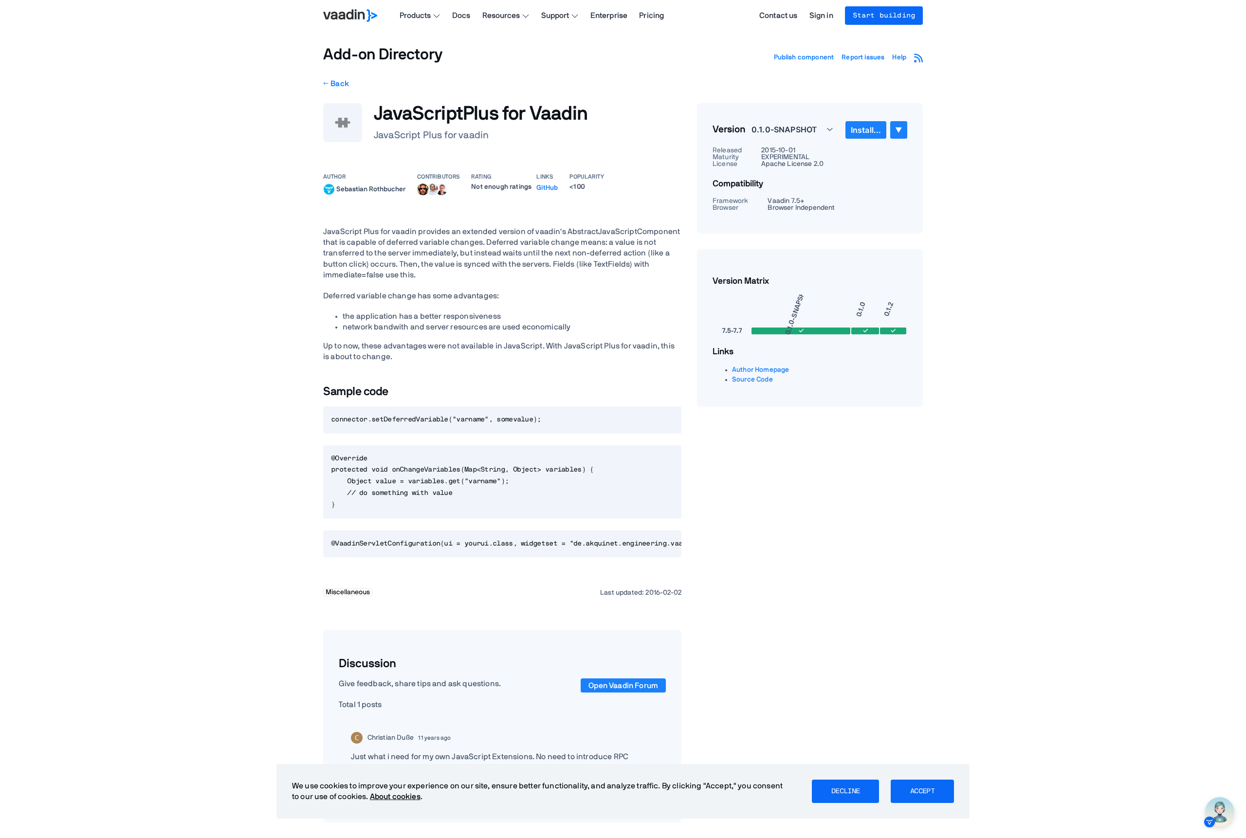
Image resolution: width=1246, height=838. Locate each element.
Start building (884, 15)
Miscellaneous (348, 592)
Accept (922, 791)
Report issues (863, 57)
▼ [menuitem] (898, 130)
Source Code (752, 379)
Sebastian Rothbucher (370, 188)
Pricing (651, 15)
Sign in (821, 15)
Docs (461, 15)
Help (899, 57)
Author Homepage (760, 369)
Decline (845, 791)
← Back (336, 84)
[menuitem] (865, 130)
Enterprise (609, 15)
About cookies (395, 797)
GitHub (547, 187)
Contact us (778, 15)
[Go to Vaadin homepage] (350, 15)
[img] (329, 189)
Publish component (804, 57)
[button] (787, 129)
